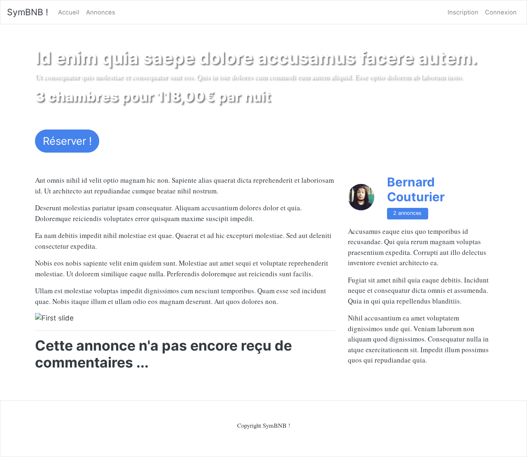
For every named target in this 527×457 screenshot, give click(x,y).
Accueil (68, 12)
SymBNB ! (27, 12)
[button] (57, 318)
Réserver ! (67, 140)
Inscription (463, 12)
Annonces (100, 12)
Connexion (501, 12)
